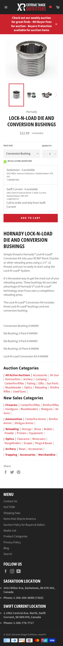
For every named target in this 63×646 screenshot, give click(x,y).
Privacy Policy (12, 542)
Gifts (41, 383)
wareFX (42, 634)
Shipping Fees (12, 513)
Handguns (11, 409)
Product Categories (15, 536)
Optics (28, 387)
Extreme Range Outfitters (24, 634)
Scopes (28, 443)
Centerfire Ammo (35, 419)
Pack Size (8, 145)
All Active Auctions (17, 375)
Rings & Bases (43, 443)
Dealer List (10, 531)
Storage (26, 429)
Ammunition (12, 379)
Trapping (11, 455)
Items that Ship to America (20, 519)
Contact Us (10, 501)
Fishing (31, 383)
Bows (22, 449)
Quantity (47, 146)
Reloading (41, 387)
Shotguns (46, 409)
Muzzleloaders (29, 409)
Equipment (36, 433)
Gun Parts (52, 383)
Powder (9, 433)
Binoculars (39, 439)
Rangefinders (13, 443)
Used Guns (19, 391)
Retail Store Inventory (20, 161)
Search (8, 554)
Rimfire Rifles (51, 405)
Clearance (23, 439)
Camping (41, 379)
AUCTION (9, 507)
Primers (21, 433)
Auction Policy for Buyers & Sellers (24, 525)
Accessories (40, 375)
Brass (37, 429)
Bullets (48, 429)
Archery (28, 379)
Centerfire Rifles (14, 383)
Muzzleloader (13, 387)
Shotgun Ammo (23, 423)
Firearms (11, 405)
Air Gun (54, 375)
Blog (6, 548)
